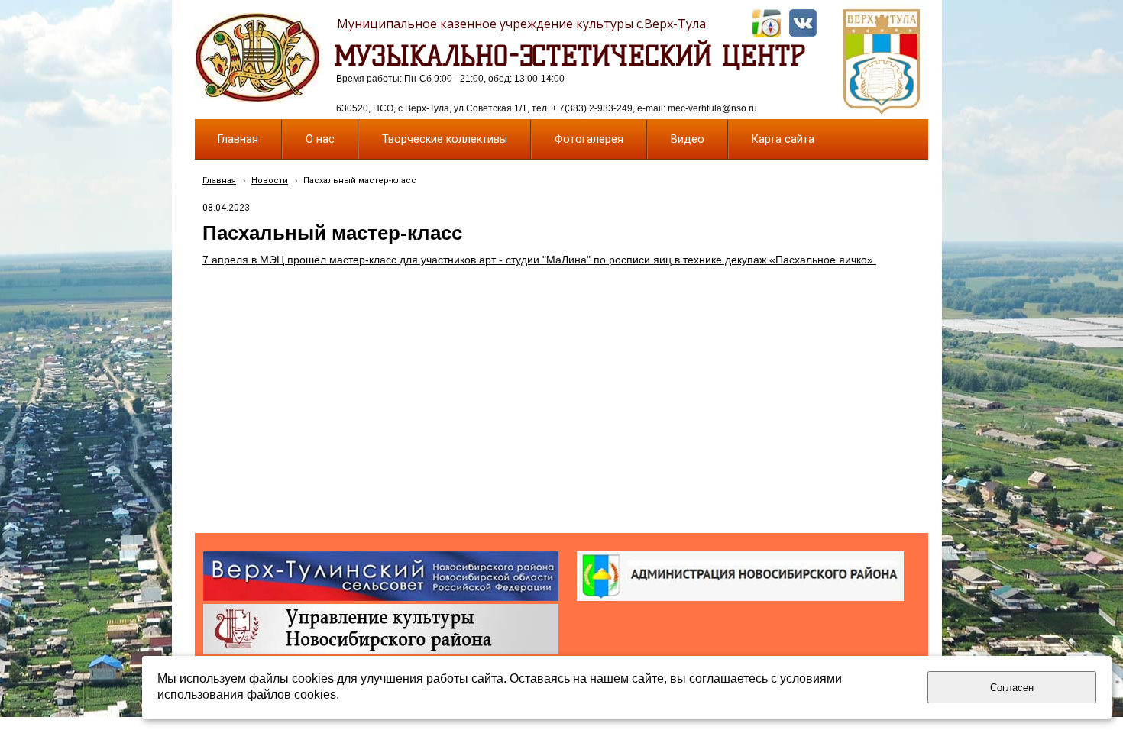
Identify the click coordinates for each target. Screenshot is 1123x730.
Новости (269, 181)
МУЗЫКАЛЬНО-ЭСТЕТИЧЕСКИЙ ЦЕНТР (570, 56)
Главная (219, 181)
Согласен (1012, 687)
